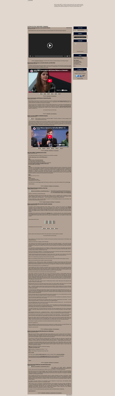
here (40, 182)
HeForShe (37, 60)
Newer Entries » (69, 27)
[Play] (30, 56)
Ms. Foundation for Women (58, 191)
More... (75, 66)
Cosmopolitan (67, 191)
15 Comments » (59, 392)
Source (30, 360)
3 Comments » (56, 150)
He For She (67, 104)
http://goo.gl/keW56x (60, 354)
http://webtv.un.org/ (44, 356)
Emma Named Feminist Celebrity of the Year (37, 188)
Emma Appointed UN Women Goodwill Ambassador (39, 364)
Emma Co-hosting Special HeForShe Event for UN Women (41, 331)
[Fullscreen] (69, 56)
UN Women (51, 150)
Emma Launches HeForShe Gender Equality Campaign (40, 203)
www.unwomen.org (32, 390)
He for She (69, 192)
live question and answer (62, 100)
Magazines (41, 60)
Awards (44, 201)
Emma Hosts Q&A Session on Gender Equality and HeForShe (41, 62)
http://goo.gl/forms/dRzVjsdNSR (65, 106)
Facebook (78, 58)
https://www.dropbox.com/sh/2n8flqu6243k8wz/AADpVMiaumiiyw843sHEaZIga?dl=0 (44, 357)
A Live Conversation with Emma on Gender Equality (39, 98)
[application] (50, 45)
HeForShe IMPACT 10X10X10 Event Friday (37, 152)
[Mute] (67, 56)
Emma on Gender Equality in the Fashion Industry (39, 27)
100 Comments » (56, 329)
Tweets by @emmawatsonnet (78, 35)
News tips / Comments (80, 71)
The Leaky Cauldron (77, 61)
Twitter (75, 58)
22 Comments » (54, 113)
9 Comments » (57, 201)
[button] (50, 45)
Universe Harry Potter (78, 62)
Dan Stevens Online (77, 64)
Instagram (82, 58)
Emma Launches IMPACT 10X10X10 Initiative (38, 115)
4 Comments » (53, 96)
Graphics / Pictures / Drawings (80, 73)
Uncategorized (53, 392)
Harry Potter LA (76, 63)
